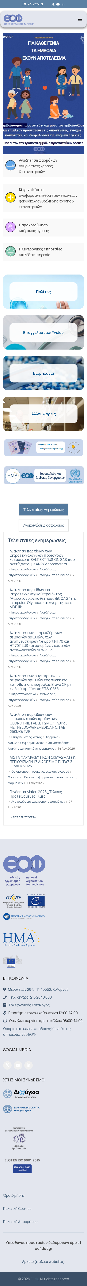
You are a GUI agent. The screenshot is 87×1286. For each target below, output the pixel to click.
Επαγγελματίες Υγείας (54, 575)
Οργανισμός (20, 771)
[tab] (43, 509)
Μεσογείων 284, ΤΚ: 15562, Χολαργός (38, 989)
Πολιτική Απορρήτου (20, 1221)
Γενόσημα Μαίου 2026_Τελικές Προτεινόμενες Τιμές (36, 793)
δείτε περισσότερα (23, 817)
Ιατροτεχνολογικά (23, 569)
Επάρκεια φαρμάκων (38, 777)
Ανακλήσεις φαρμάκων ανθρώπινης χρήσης (38, 743)
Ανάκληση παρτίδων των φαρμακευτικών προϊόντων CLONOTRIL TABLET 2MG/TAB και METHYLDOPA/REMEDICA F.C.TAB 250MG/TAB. (38, 723)
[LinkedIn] (28, 1065)
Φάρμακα (51, 737)
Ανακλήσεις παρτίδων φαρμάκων (31, 748)
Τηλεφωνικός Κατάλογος (29, 1005)
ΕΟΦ (34, 1278)
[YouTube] (18, 1065)
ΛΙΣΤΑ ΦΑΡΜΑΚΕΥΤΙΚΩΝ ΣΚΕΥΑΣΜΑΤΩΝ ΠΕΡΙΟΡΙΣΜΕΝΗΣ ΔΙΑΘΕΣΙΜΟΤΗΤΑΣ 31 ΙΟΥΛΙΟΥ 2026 (43, 761)
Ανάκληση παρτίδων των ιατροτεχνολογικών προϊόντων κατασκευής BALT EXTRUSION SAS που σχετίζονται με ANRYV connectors (42, 557)
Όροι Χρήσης (14, 1195)
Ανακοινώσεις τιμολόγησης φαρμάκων (38, 801)
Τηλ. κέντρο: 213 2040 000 (30, 997)
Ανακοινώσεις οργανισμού (50, 771)
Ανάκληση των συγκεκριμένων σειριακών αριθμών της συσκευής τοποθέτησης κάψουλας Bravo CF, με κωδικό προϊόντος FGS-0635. (40, 682)
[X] (7, 1065)
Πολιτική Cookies (17, 1208)
